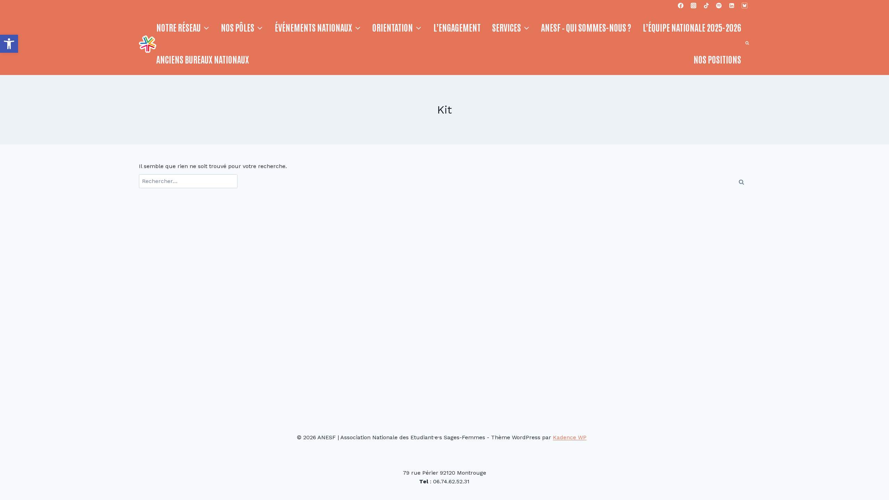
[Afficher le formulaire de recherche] (747, 43)
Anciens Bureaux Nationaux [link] (202, 59)
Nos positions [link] (717, 59)
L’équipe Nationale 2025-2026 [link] (692, 27)
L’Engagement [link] (457, 27)
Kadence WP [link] (570, 437)
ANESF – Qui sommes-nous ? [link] (586, 27)
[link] (9, 44)
